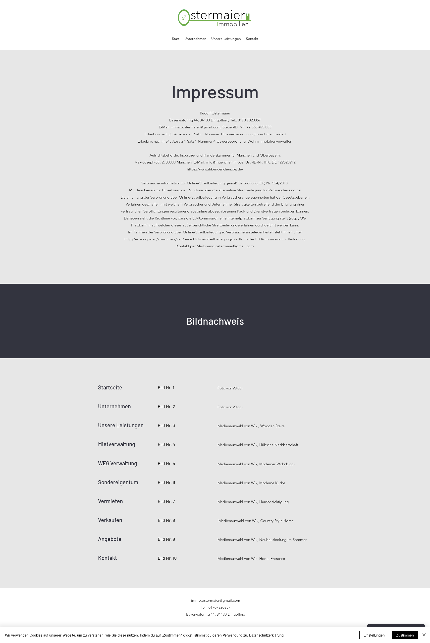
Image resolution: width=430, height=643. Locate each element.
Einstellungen (374, 635)
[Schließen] (424, 635)
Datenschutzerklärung (266, 635)
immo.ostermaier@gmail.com (195, 127)
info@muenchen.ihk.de (224, 162)
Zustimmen (405, 635)
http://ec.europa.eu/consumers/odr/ (154, 239)
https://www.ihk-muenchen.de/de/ (215, 169)
